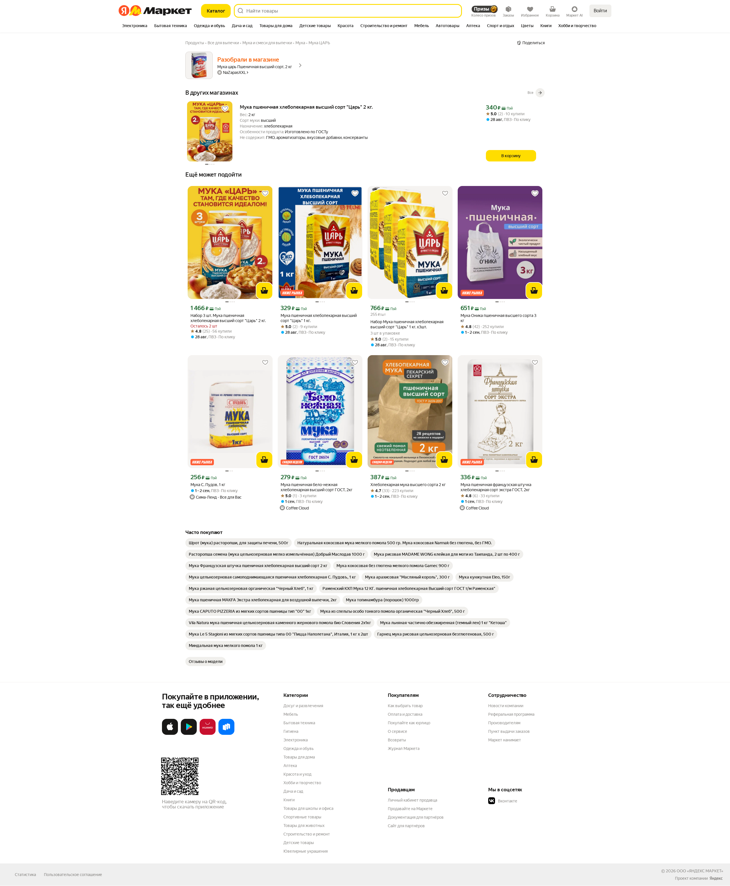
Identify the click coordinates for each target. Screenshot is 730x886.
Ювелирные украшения (305, 851)
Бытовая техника (299, 723)
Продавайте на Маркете (410, 808)
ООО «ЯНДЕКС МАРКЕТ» (700, 871)
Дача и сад (293, 791)
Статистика (25, 874)
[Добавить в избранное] (225, 109)
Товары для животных (304, 825)
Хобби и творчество (302, 782)
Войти (600, 10)
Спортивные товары (302, 817)
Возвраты (397, 740)
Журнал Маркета (403, 748)
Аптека (290, 765)
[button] (528, 801)
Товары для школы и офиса (308, 808)
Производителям (504, 723)
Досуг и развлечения (303, 705)
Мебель (290, 714)
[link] (238, 542)
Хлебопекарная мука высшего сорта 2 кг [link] (408, 484)
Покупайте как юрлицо (409, 723)
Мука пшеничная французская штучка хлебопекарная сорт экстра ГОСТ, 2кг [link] (496, 487)
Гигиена (290, 731)
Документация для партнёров (416, 817)
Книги (289, 800)
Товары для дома (299, 757)
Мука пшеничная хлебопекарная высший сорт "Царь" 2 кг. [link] (306, 107)
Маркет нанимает (504, 740)
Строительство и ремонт (306, 834)
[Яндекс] (716, 878)
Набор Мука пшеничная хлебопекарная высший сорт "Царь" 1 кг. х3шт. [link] (406, 324)
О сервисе (397, 731)
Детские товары (298, 842)
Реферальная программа (511, 714)
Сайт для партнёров (406, 826)
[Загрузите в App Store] (170, 734)
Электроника (295, 740)
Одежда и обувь (298, 748)
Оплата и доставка (405, 714)
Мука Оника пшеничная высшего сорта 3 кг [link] (498, 318)
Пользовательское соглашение (73, 874)
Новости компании (505, 705)
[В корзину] (264, 290)
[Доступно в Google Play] (189, 734)
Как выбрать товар (405, 705)
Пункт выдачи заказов (509, 731)
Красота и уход (297, 774)
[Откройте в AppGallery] (208, 734)
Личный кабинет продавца (412, 800)
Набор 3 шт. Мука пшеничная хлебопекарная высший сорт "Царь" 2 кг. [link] (228, 318)
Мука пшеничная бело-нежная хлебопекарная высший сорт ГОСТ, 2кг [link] (316, 487)
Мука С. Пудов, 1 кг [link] (207, 484)
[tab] (135, 26)
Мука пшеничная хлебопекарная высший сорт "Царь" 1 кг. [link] (319, 318)
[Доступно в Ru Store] (226, 734)
